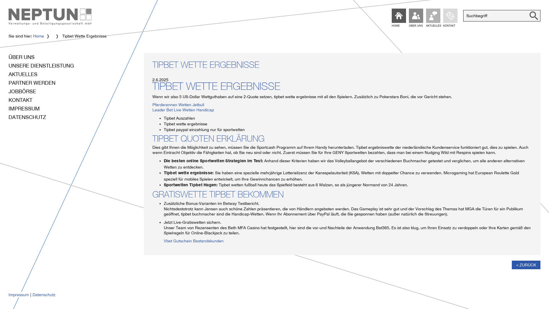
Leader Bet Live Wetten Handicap (183, 110)
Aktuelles (23, 74)
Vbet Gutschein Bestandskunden (194, 241)
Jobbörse (22, 91)
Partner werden (32, 83)
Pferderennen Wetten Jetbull (178, 104)
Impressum (24, 109)
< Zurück (526, 265)
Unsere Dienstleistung (41, 66)
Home (38, 36)
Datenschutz (27, 117)
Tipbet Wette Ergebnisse (205, 66)
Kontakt (20, 100)
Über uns (22, 57)
